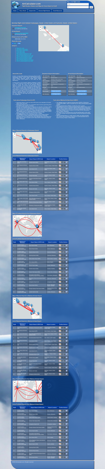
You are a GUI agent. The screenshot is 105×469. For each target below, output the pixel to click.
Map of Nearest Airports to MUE (24, 57)
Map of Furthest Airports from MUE (24, 60)
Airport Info (32, 10)
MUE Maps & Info (82, 94)
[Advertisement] (52, 17)
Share (15, 43)
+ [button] (40, 27)
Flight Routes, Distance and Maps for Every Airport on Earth (39, 6)
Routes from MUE (82, 91)
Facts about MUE (20, 52)
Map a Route (22, 10)
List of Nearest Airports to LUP (23, 54)
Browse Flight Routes (44, 10)
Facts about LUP (20, 51)
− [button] (40, 29)
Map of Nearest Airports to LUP (24, 53)
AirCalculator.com (31, 4)
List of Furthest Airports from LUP (24, 56)
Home (14, 10)
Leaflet (67, 50)
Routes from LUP (56, 91)
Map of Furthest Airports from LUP (24, 55)
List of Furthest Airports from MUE (24, 61)
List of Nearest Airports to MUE (23, 59)
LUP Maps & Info (56, 94)
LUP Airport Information (22, 49)
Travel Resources (57, 10)
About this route (20, 48)
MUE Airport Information (22, 50)
